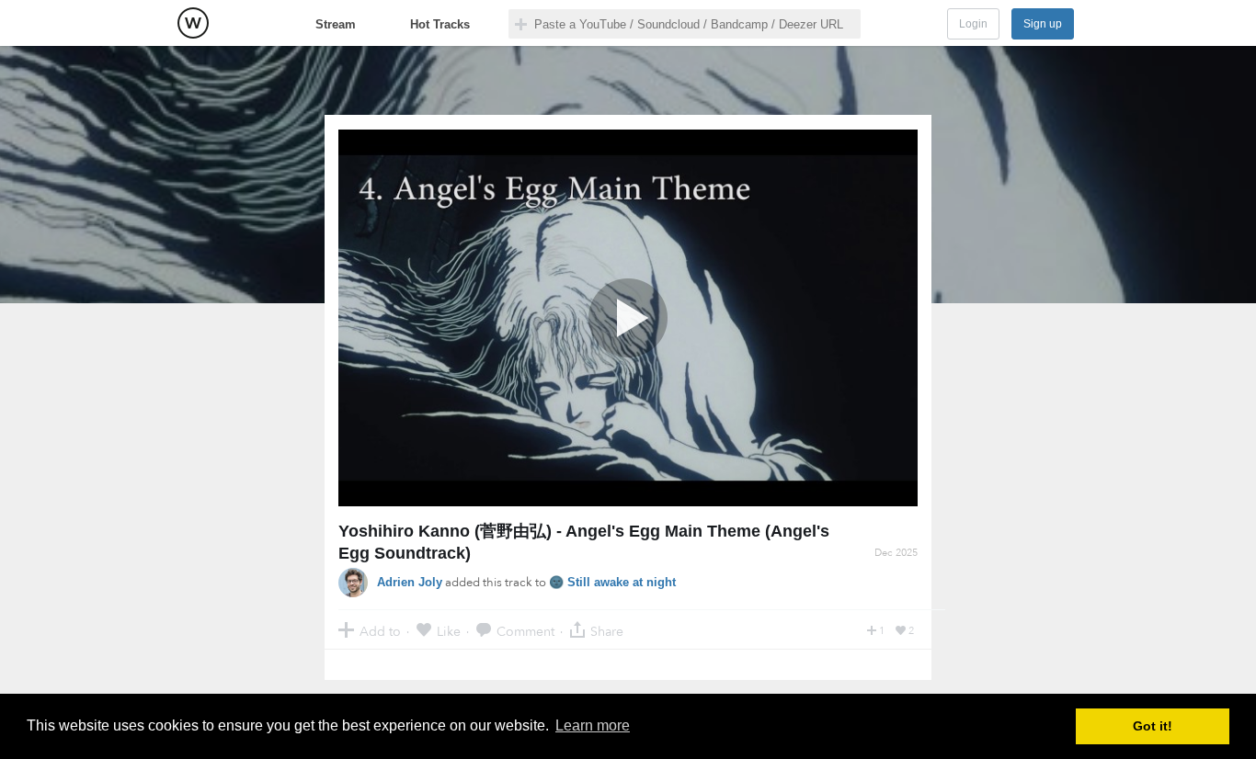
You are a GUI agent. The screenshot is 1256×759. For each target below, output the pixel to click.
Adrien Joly (409, 582)
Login (973, 23)
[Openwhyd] (193, 23)
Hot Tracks (440, 24)
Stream (335, 24)
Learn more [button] (592, 725)
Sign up (1042, 23)
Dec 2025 (896, 553)
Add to (380, 631)
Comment (525, 631)
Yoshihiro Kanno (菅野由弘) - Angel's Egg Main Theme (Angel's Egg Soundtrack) (583, 542)
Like (449, 631)
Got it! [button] (1152, 726)
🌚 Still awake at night (612, 582)
